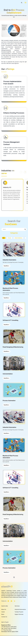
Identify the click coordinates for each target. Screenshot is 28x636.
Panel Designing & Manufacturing (13, 347)
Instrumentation (8, 374)
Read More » (6, 265)
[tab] (4, 238)
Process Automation (9, 400)
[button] (25, 171)
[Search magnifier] (25, 229)
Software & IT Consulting (10, 320)
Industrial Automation (9, 260)
